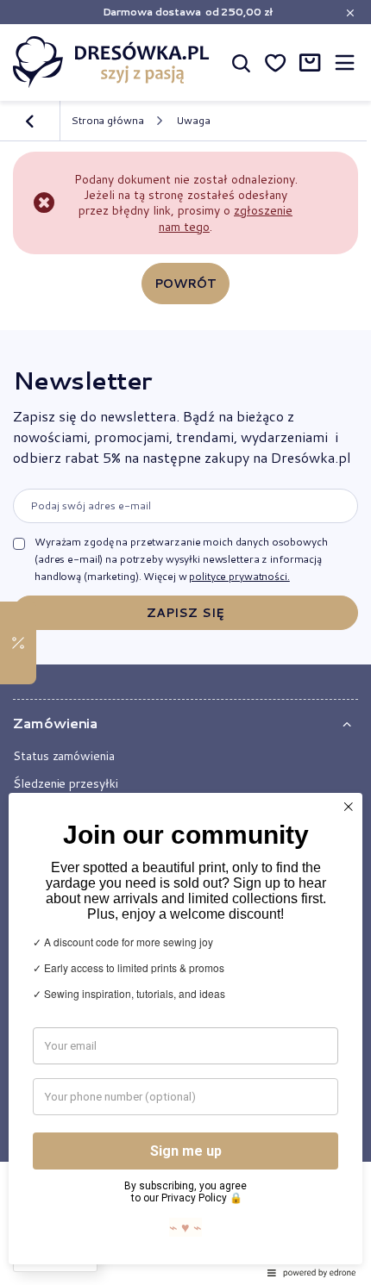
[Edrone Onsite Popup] (185, 642)
